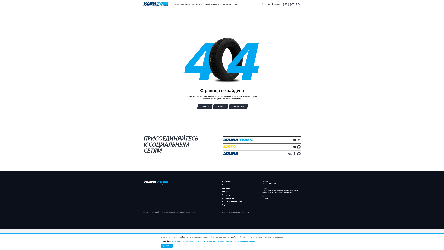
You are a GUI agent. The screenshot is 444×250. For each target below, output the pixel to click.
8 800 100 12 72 (291, 4)
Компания (226, 4)
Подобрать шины (182, 4)
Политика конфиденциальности (235, 212)
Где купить (197, 4)
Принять (166, 246)
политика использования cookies (186, 241)
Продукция (227, 195)
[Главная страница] (155, 4)
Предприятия (228, 198)
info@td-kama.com (268, 199)
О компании (238, 107)
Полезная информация (232, 202)
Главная (205, 107)
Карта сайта (227, 205)
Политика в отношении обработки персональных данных (229, 241)
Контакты (226, 188)
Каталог (220, 107)
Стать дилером (212, 4)
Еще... (236, 4)
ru (268, 4)
